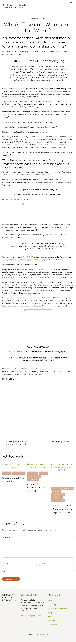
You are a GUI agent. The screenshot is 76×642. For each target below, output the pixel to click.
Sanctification (34, 476)
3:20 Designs (43, 634)
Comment (7, 537)
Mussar (6, 473)
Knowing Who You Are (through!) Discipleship (16, 443)
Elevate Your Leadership (58, 609)
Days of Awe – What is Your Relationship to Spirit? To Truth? (62, 509)
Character (32, 473)
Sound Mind (18, 473)
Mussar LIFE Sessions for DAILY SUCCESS (37, 487)
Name (5, 564)
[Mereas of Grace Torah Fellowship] (15, 8)
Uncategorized (58, 500)
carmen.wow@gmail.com (31, 616)
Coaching (52, 605)
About (50, 617)
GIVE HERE (52, 625)
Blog (50, 613)
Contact (51, 621)
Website (6, 571)
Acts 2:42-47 (28, 257)
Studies (51, 601)
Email (43, 564)
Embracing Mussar (61, 442)
